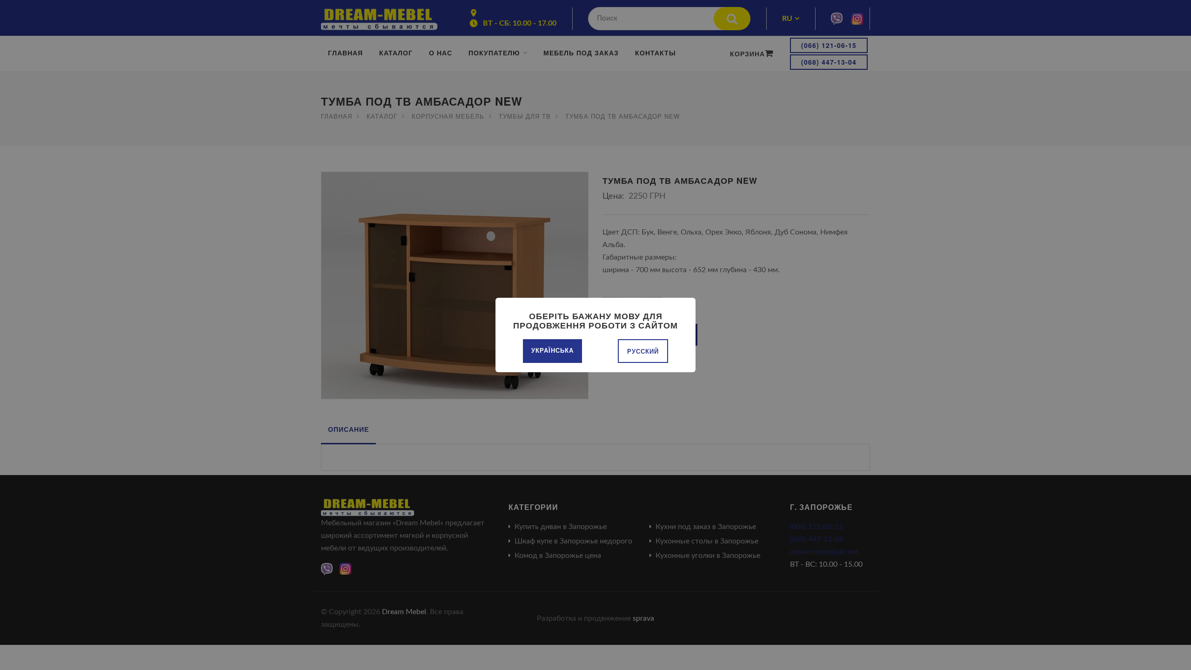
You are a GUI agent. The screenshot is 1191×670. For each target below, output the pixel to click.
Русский (643, 351)
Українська (552, 350)
